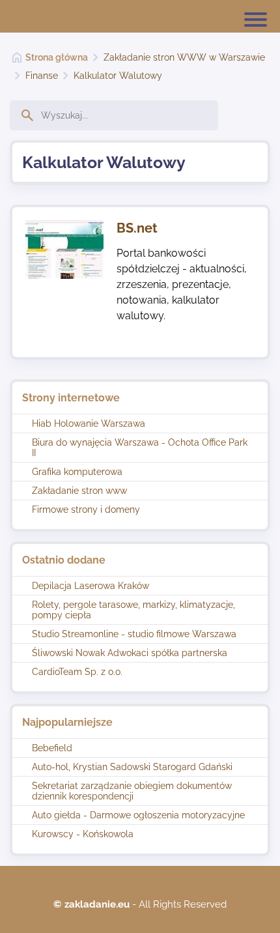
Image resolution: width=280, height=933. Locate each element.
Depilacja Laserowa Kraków (90, 586)
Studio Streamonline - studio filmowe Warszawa (134, 634)
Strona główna (56, 57)
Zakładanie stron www (79, 490)
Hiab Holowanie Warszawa (88, 423)
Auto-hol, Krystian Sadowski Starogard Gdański (132, 767)
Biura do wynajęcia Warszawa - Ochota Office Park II (139, 447)
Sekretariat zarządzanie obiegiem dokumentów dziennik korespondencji (132, 791)
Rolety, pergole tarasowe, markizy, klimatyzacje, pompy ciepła (133, 609)
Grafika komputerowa (77, 471)
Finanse (41, 75)
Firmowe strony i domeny (86, 509)
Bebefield (52, 748)
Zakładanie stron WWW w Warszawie (184, 57)
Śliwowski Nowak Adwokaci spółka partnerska (129, 653)
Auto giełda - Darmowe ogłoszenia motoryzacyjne (138, 815)
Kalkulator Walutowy (118, 75)
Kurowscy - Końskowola (82, 834)
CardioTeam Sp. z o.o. (77, 672)
